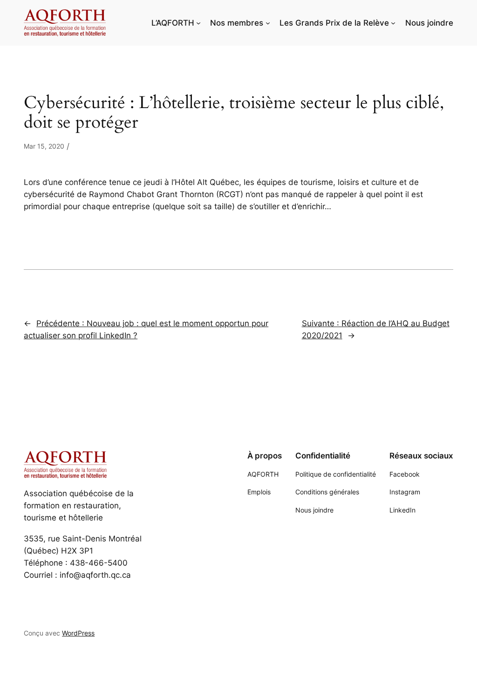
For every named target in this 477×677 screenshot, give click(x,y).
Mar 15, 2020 (44, 146)
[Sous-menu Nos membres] (268, 23)
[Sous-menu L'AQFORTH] (198, 23)
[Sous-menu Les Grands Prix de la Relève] (393, 23)
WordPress (78, 633)
